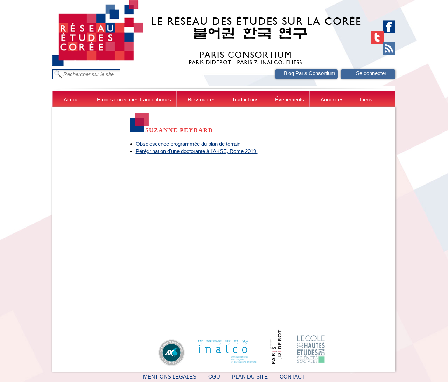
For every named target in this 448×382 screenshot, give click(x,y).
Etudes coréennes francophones (134, 99)
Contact (292, 377)
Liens (366, 99)
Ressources (202, 99)
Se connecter (371, 73)
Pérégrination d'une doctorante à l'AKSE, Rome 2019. (197, 151)
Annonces (332, 99)
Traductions (245, 99)
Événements (289, 99)
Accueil (72, 99)
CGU (214, 377)
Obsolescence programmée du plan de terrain (188, 144)
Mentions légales (169, 377)
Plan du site (250, 377)
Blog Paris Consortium (309, 73)
